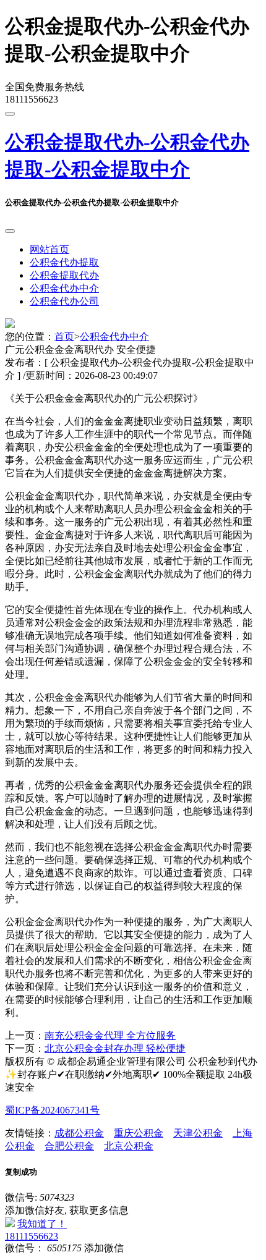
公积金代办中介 (64, 288)
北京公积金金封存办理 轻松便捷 (115, 1048)
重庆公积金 (138, 1133)
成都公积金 (79, 1133)
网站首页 (49, 249)
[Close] (10, 231)
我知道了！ (42, 1224)
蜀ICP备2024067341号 (52, 1110)
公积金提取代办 (64, 275)
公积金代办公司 (64, 301)
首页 (64, 336)
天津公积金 (198, 1133)
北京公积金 (128, 1146)
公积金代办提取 (64, 262)
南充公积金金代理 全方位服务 (110, 1035)
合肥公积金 (69, 1146)
